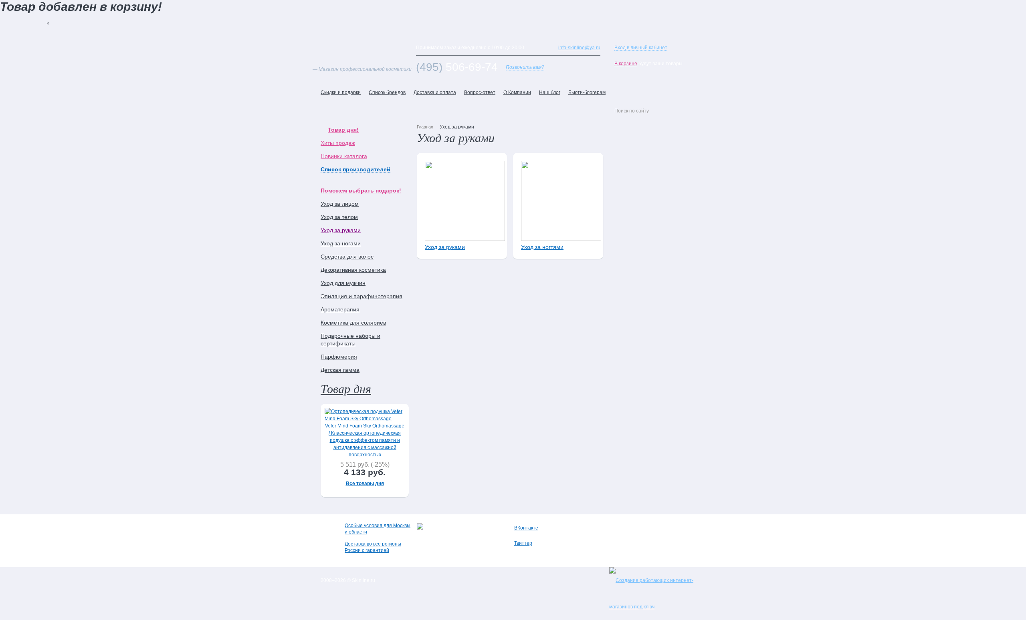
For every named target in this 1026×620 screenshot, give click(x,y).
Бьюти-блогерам (587, 92)
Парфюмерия (339, 356)
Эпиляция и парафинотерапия (361, 296)
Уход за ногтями (542, 247)
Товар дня (346, 388)
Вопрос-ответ (479, 92)
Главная (425, 126)
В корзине (625, 63)
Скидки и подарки (341, 92)
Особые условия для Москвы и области (377, 529)
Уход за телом (339, 217)
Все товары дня (365, 483)
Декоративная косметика (353, 270)
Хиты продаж (338, 143)
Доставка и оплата (435, 92)
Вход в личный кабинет (640, 47)
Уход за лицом (340, 204)
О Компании (517, 92)
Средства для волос (347, 256)
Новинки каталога (344, 156)
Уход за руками (341, 230)
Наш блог (549, 92)
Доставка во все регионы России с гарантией (373, 547)
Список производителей (355, 169)
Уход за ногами (341, 243)
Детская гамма (340, 370)
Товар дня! (343, 129)
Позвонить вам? (525, 67)
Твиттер (523, 543)
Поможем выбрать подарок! (361, 190)
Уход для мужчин (343, 283)
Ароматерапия (340, 309)
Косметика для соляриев (353, 322)
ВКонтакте (526, 528)
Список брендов (387, 92)
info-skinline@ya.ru (579, 47)
